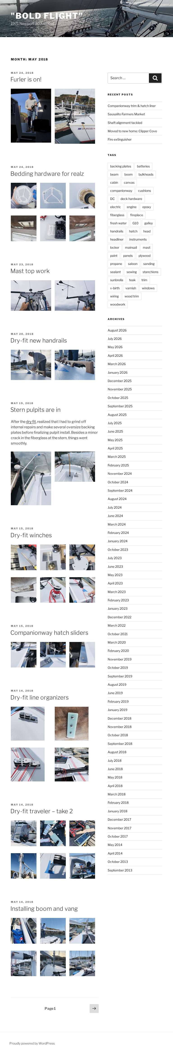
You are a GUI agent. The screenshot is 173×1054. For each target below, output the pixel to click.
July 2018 (114, 760)
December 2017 (119, 819)
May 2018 (115, 777)
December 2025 (120, 381)
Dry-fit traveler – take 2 (41, 811)
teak (132, 280)
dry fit (31, 421)
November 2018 (120, 727)
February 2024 (118, 533)
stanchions (150, 272)
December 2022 (119, 617)
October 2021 (118, 634)
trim (144, 280)
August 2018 (117, 752)
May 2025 (115, 440)
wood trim (132, 296)
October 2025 (118, 398)
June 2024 (115, 516)
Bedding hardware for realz (47, 173)
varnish (130, 288)
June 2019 (115, 693)
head (146, 231)
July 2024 (115, 507)
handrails (116, 231)
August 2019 (117, 684)
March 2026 (117, 364)
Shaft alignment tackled (125, 123)
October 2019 (118, 667)
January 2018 (117, 811)
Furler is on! (25, 79)
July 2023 (115, 558)
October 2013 (118, 862)
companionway (121, 190)
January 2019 (117, 710)
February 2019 (118, 701)
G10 (135, 223)
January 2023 (117, 608)
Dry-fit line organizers (39, 697)
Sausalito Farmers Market (126, 114)
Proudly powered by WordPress (32, 1043)
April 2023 (115, 583)
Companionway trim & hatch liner (132, 106)
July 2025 (115, 423)
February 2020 (118, 651)
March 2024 (117, 524)
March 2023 (117, 592)
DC (112, 199)
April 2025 (115, 448)
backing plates (120, 166)
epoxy (146, 207)
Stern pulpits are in (35, 409)
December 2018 (119, 718)
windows (148, 288)
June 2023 (115, 566)
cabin (114, 182)
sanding (149, 264)
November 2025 (120, 389)
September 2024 (120, 490)
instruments (138, 239)
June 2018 (115, 769)
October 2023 (118, 549)
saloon (132, 264)
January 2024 (117, 541)
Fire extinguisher (120, 139)
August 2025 (117, 415)
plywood (144, 255)
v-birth (115, 288)
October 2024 (118, 482)
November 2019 (120, 659)
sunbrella (116, 280)
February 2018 (118, 802)
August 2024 (117, 499)
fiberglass (117, 215)
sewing (132, 272)
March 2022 (116, 625)
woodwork (117, 304)
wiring (114, 296)
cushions (144, 190)
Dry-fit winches (31, 535)
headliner (116, 239)
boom (128, 174)
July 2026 (115, 339)
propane (116, 264)
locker (114, 247)
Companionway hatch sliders (49, 632)
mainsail (131, 247)
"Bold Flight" (47, 16)
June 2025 (115, 431)
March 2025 (117, 457)
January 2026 (117, 372)
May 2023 (115, 575)
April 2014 (115, 853)
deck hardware (131, 199)
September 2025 (120, 406)
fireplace (136, 215)
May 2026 (115, 347)
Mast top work (30, 270)
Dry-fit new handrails (38, 340)
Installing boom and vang (44, 908)
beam (114, 174)
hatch (133, 231)
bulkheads (146, 174)
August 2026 (117, 330)
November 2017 (119, 828)
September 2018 (120, 744)
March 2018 (116, 794)
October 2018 (118, 735)
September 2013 (120, 870)
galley (148, 223)
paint (113, 255)
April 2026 (115, 355)
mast (146, 247)
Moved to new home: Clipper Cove (132, 131)
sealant (115, 272)
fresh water (118, 223)
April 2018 (115, 786)
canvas (129, 182)
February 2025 (118, 465)
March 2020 (117, 642)
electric (115, 207)
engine (132, 207)
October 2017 (118, 836)
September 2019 (120, 676)
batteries (143, 166)
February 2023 (118, 600)
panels (128, 255)
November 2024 (120, 473)
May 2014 (115, 845)
